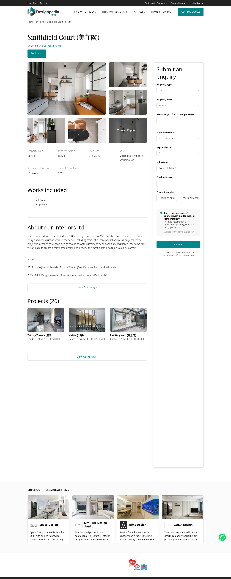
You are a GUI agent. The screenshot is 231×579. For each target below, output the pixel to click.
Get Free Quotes (190, 11)
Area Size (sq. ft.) (166, 114)
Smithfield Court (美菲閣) (59, 21)
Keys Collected (164, 147)
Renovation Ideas (84, 11)
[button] (39, 3)
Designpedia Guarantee (156, 3)
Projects (40, 21)
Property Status (165, 99)
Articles (139, 11)
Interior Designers (115, 11)
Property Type (164, 84)
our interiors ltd (51, 45)
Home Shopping (161, 11)
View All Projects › (87, 356)
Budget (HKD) (187, 114)
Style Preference (165, 132)
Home (30, 21)
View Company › (87, 287)
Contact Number (166, 192)
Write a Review (178, 3)
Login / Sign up (197, 3)
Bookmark (37, 53)
